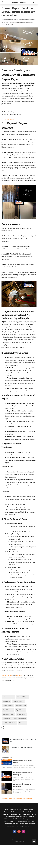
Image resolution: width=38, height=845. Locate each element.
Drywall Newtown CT (8, 714)
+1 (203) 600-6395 (8, 119)
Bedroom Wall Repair (22, 697)
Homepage (4, 798)
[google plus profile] (19, 831)
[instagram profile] (23, 831)
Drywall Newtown (20, 710)
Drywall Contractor (8, 705)
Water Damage (22, 723)
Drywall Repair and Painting (11, 22)
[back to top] (34, 841)
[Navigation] (2, 2)
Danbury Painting (19, 2)
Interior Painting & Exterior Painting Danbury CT (21, 798)
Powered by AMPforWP (19, 841)
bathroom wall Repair (8, 697)
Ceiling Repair (6, 701)
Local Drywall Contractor (9, 723)
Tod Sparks (19, 675)
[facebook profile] (14, 831)
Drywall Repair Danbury (20, 718)
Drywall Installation (8, 710)
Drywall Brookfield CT (18, 701)
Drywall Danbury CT (21, 705)
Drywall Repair (7, 718)
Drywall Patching (21, 714)
